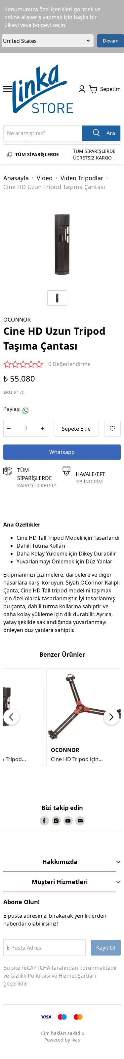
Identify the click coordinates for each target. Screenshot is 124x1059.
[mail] (80, 820)
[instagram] (56, 820)
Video (45, 178)
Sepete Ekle (76, 428)
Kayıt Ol (105, 947)
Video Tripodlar (82, 178)
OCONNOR (17, 319)
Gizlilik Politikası (30, 975)
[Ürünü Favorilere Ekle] (112, 429)
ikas (75, 1040)
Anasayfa (16, 178)
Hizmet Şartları (77, 975)
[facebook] (44, 820)
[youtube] (68, 820)
